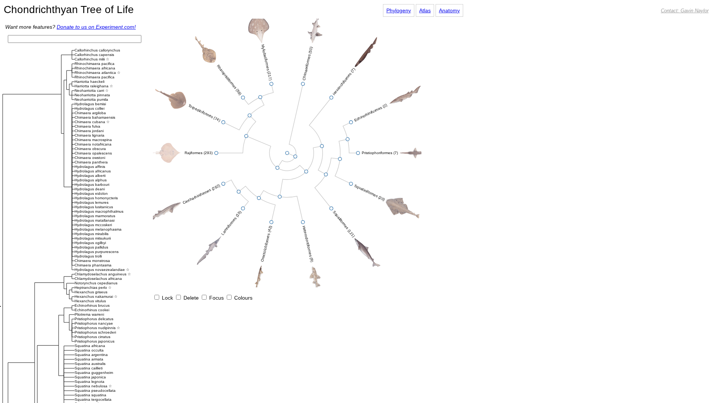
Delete (190, 298)
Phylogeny (398, 10)
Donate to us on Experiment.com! (96, 27)
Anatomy (449, 10)
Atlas (425, 10)
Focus (216, 298)
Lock (166, 298)
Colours (242, 298)
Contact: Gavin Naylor (685, 10)
